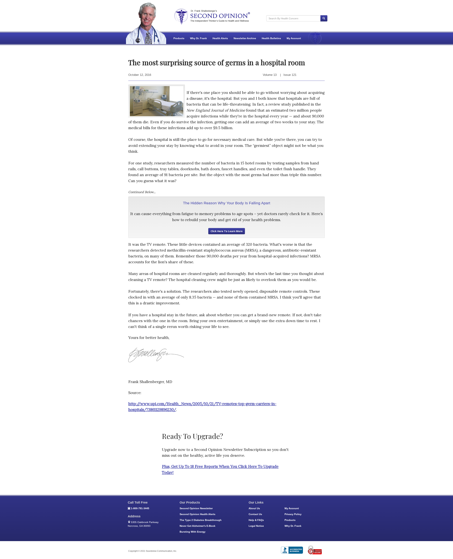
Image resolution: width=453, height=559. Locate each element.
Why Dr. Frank (198, 38)
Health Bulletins (271, 38)
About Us (254, 508)
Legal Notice (256, 525)
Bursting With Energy (192, 531)
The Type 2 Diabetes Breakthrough (201, 520)
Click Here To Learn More (227, 231)
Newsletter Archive (245, 38)
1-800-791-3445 (140, 508)
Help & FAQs (256, 520)
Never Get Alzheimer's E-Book (197, 525)
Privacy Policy (293, 514)
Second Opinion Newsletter (196, 508)
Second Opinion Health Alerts (197, 514)
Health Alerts (220, 38)
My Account (294, 38)
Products (178, 38)
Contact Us (255, 514)
